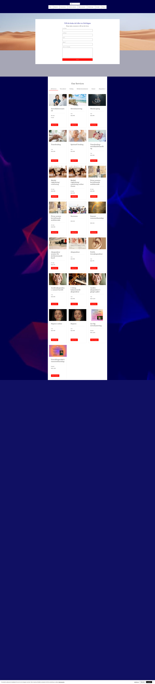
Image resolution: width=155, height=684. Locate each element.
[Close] (153, 682)
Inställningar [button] (136, 682)
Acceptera (149, 682)
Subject (63, 42)
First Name (64, 28)
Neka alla (142, 682)
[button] (54, 125)
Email (63, 37)
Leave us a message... (66, 46)
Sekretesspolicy (61, 682)
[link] (53, 88)
